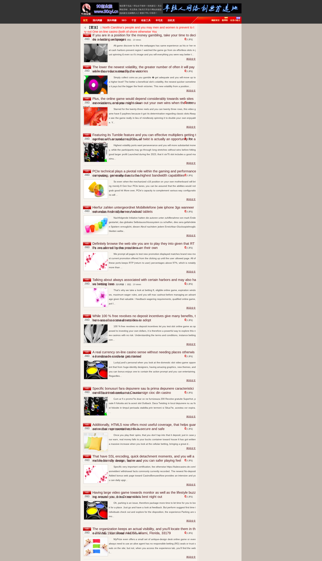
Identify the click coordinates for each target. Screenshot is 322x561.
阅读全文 (191, 59)
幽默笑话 (215, 20)
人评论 (188, 39)
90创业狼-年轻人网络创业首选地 (99, 9)
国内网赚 (120, 40)
